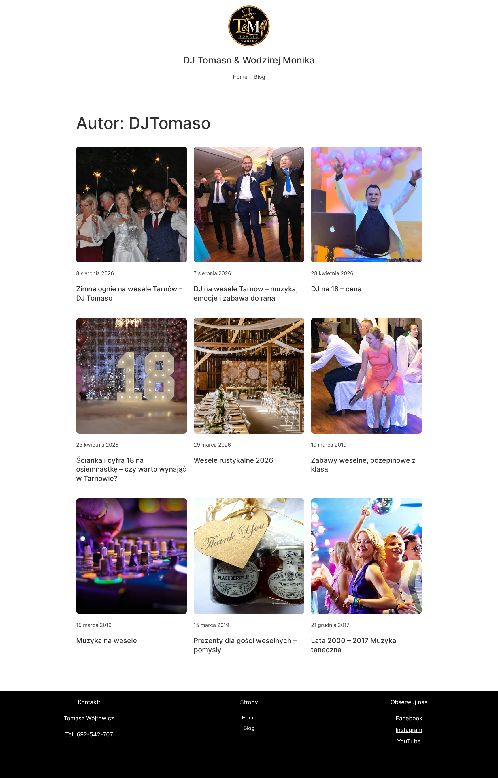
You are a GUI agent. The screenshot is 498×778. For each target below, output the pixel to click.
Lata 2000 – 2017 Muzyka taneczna (353, 645)
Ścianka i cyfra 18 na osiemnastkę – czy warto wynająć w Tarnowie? (131, 469)
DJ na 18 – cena (336, 289)
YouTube (409, 741)
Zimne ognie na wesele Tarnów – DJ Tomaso (129, 293)
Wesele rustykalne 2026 (233, 460)
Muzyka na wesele (106, 640)
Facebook (409, 718)
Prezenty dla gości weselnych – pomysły (245, 645)
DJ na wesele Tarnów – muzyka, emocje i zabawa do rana (246, 293)
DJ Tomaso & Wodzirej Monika (249, 60)
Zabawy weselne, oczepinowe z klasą (363, 464)
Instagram (409, 729)
